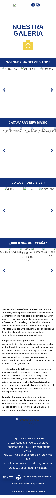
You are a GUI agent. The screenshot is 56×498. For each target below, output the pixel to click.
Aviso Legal (17, 483)
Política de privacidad (33, 483)
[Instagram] (38, 5)
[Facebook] (33, 5)
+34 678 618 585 (33, 438)
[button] (4, 90)
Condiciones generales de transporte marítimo (28, 476)
